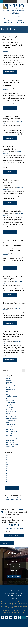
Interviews (8, 413)
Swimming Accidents (11, 433)
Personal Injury (9, 426)
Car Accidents (20, 606)
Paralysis (8, 422)
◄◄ (2, 368)
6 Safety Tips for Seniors (12, 211)
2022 (7, 463)
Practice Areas (20, 590)
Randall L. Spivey (14, 598)
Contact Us (7, 593)
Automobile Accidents (11, 386)
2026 (7, 455)
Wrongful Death (10, 446)
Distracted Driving (10, 406)
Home (6, 590)
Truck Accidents (10, 437)
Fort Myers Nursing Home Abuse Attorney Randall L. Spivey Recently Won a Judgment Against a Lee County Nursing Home (13, 245)
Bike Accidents (9, 387)
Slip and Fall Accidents (11, 431)
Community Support (11, 380)
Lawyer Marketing (8, 612)
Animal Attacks (9, 382)
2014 (7, 477)
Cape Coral (10, 595)
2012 (7, 481)
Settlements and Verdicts (11, 592)
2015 (7, 475)
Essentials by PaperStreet (18, 612)
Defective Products (10, 402)
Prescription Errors (10, 428)
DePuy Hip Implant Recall (12, 404)
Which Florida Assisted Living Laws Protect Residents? (12, 82)
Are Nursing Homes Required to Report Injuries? (11, 182)
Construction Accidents (11, 396)
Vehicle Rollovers (10, 442)
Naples (13, 593)
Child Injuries (9, 395)
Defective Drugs (10, 400)
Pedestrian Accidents (11, 424)
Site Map (24, 610)
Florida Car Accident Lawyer (7, 601)
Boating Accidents (10, 389)
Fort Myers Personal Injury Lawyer (13, 499)
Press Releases (9, 429)
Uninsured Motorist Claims (12, 439)
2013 (7, 479)
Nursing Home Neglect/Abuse (13, 420)
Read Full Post (10, 72)
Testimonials (18, 595)
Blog (21, 592)
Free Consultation (13, 576)
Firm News (8, 378)
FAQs (24, 592)
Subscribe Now (13, 535)
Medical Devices (10, 415)
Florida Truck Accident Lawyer (10, 603)
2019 (7, 468)
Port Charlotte (20, 593)
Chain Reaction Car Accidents (13, 393)
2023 (7, 461)
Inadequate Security (11, 411)
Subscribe (13, 488)
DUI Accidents (9, 407)
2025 (7, 457)
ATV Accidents (9, 384)
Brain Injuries (9, 391)
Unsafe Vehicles (10, 440)
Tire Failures (9, 435)
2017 (7, 472)
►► (12, 368)
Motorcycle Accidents (11, 418)
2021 (7, 464)
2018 (7, 470)
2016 (7, 474)
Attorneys (12, 590)
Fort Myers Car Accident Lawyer (13, 498)
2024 (7, 459)
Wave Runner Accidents (12, 444)
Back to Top (7, 543)
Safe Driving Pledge (8, 597)
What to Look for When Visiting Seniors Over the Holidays (13, 45)
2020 (7, 466)
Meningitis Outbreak (11, 417)
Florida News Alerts (10, 409)
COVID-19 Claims (10, 398)
